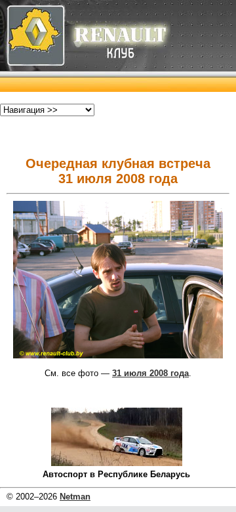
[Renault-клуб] (85, 89)
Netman (75, 496)
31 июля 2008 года (150, 373)
